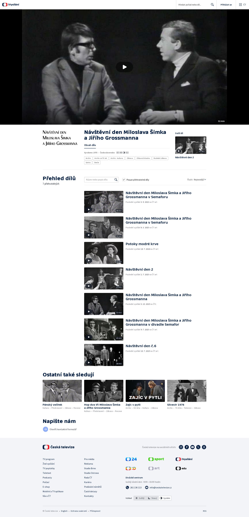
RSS (204, 511)
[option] (140, 498)
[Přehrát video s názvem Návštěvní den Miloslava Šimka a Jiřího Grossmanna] (124, 67)
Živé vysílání (48, 463)
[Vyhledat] (116, 180)
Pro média (89, 459)
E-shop (46, 486)
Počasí (46, 482)
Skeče (96, 162)
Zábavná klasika (143, 158)
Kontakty (89, 496)
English (64, 511)
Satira (88, 162)
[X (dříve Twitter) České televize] (198, 447)
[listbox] (152, 498)
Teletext (47, 472)
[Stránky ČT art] (154, 469)
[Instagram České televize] (181, 447)
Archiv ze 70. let (101, 158)
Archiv (88, 158)
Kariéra (87, 482)
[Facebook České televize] (186, 447)
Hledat (212, 5)
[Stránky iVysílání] (184, 460)
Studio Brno (90, 468)
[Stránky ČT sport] (156, 460)
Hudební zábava (160, 158)
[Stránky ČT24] (131, 460)
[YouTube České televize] (192, 447)
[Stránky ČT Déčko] (131, 469)
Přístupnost (95, 511)
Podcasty (47, 477)
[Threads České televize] (204, 447)
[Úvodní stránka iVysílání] (13, 4)
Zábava (130, 158)
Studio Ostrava (91, 472)
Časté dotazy (90, 491)
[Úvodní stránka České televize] (59, 447)
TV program (48, 459)
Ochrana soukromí (79, 511)
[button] (124, 67)
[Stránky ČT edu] (181, 469)
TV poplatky (49, 468)
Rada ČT (88, 477)
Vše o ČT (47, 496)
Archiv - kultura (117, 158)
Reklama (88, 463)
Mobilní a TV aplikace (53, 491)
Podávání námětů (92, 486)
